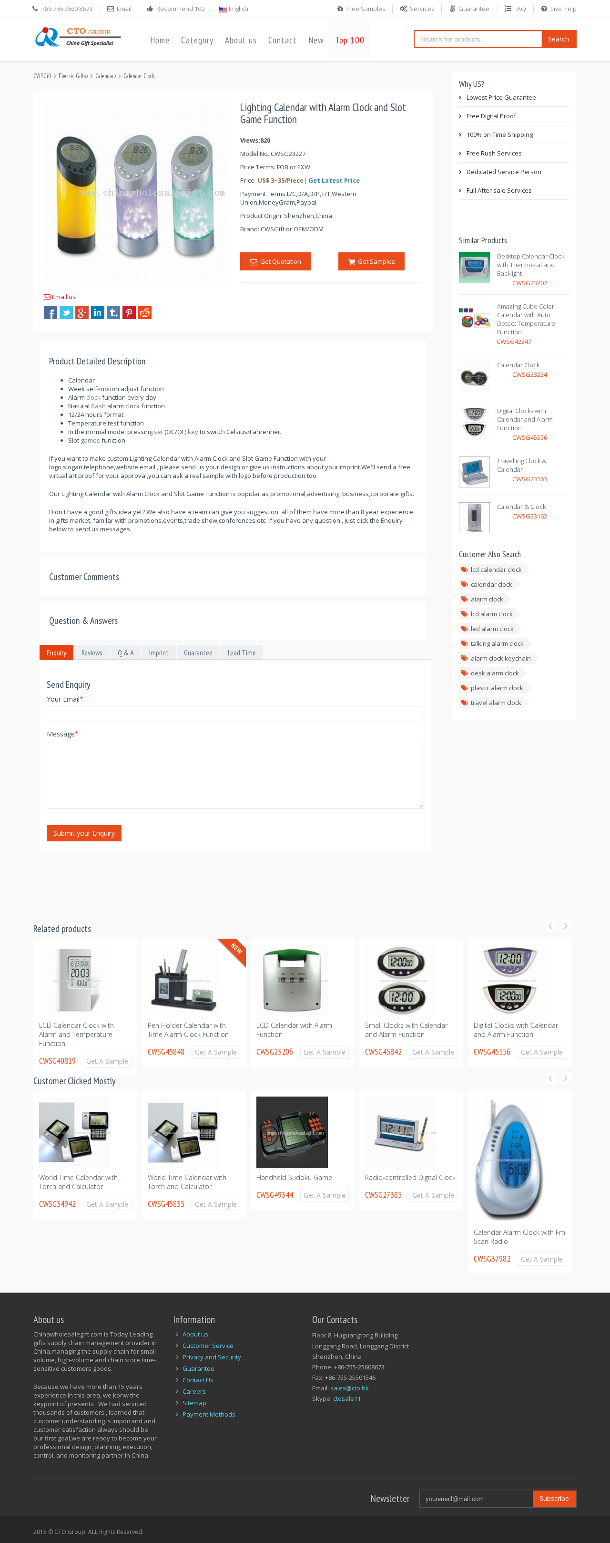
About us (241, 40)
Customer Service (208, 1345)
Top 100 (350, 40)
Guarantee (473, 8)
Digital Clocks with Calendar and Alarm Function (525, 419)
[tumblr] (113, 312)
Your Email (65, 699)
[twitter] (66, 312)
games (90, 440)
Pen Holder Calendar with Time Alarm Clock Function (96, 1030)
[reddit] (145, 312)
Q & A (126, 652)
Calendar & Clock (521, 506)
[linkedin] (97, 312)
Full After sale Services (499, 190)
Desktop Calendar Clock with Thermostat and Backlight (530, 265)
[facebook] (50, 312)
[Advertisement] (206, 881)
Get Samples (375, 261)
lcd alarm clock (492, 614)
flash (98, 406)
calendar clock (491, 584)
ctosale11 (347, 1398)
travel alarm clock (496, 702)
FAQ (520, 8)
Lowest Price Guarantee (501, 97)
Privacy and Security (212, 1357)
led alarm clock (492, 628)
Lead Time (242, 652)
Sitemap (194, 1402)
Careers (194, 1391)
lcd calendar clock (496, 569)
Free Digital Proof (491, 116)
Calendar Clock (138, 76)
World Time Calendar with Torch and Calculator (100, 1182)
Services (422, 8)
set (158, 431)
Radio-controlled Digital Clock (323, 1177)
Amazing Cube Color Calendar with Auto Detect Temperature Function (526, 319)
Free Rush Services (494, 153)
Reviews (91, 652)
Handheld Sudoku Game (207, 1177)
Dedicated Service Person (504, 171)
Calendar (104, 76)
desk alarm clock (495, 673)
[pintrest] (129, 312)
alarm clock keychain (501, 658)
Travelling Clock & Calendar (522, 465)
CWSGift (42, 76)
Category (197, 40)
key (193, 431)
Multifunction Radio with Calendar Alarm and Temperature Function (527, 1034)
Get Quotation (279, 261)
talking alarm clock (497, 643)
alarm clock (487, 599)
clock (93, 397)
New (316, 40)
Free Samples (365, 8)
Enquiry (56, 652)
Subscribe (554, 1498)
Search (558, 38)
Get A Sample (124, 1051)
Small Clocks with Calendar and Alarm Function (315, 1030)
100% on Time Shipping (500, 134)
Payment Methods (209, 1414)
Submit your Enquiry (84, 833)
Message (63, 733)
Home (160, 40)
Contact (282, 40)
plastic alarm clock (497, 687)
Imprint (159, 652)
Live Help (563, 8)
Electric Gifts (72, 76)
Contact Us (198, 1380)
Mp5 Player (512, 1157)
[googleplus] (82, 312)
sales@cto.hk (349, 1388)
